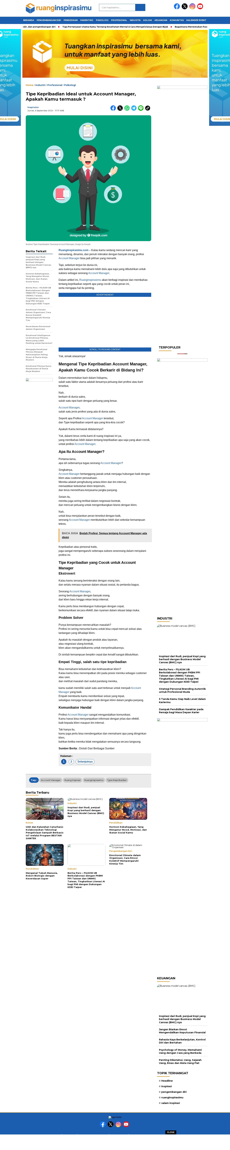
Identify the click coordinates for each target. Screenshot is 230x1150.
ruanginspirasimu (93, 780)
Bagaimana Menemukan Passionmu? (186, 26)
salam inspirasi (170, 1103)
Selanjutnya (85, 761)
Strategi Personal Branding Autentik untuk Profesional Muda (182, 690)
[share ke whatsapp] (127, 110)
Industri (135, 20)
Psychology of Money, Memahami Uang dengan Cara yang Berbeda (180, 1051)
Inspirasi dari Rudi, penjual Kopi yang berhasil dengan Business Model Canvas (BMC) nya (182, 659)
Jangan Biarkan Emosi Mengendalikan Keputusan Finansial (182, 1031)
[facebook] (177, 8)
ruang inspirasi (72, 780)
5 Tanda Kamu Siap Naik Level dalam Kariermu (182, 700)
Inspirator (33, 107)
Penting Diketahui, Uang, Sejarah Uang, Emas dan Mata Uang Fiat (180, 1061)
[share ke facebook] (113, 110)
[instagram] (192, 8)
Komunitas (177, 20)
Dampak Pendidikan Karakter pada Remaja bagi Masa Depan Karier (181, 711)
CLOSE (171, 1132)
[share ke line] (141, 110)
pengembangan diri (174, 1091)
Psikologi (102, 20)
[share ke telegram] (134, 110)
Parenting (86, 20)
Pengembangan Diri (49, 20)
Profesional (119, 20)
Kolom (147, 20)
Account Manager (69, 258)
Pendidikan (71, 20)
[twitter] (185, 8)
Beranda (28, 20)
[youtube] (200, 8)
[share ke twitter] (120, 110)
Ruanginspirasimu (90, 279)
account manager (51, 780)
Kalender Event (196, 20)
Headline (167, 1080)
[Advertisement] (115, 1142)
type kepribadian (117, 780)
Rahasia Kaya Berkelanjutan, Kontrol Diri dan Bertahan (182, 1041)
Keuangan (161, 20)
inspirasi (166, 1086)
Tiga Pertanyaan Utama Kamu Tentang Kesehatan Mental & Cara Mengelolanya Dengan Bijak (106, 26)
